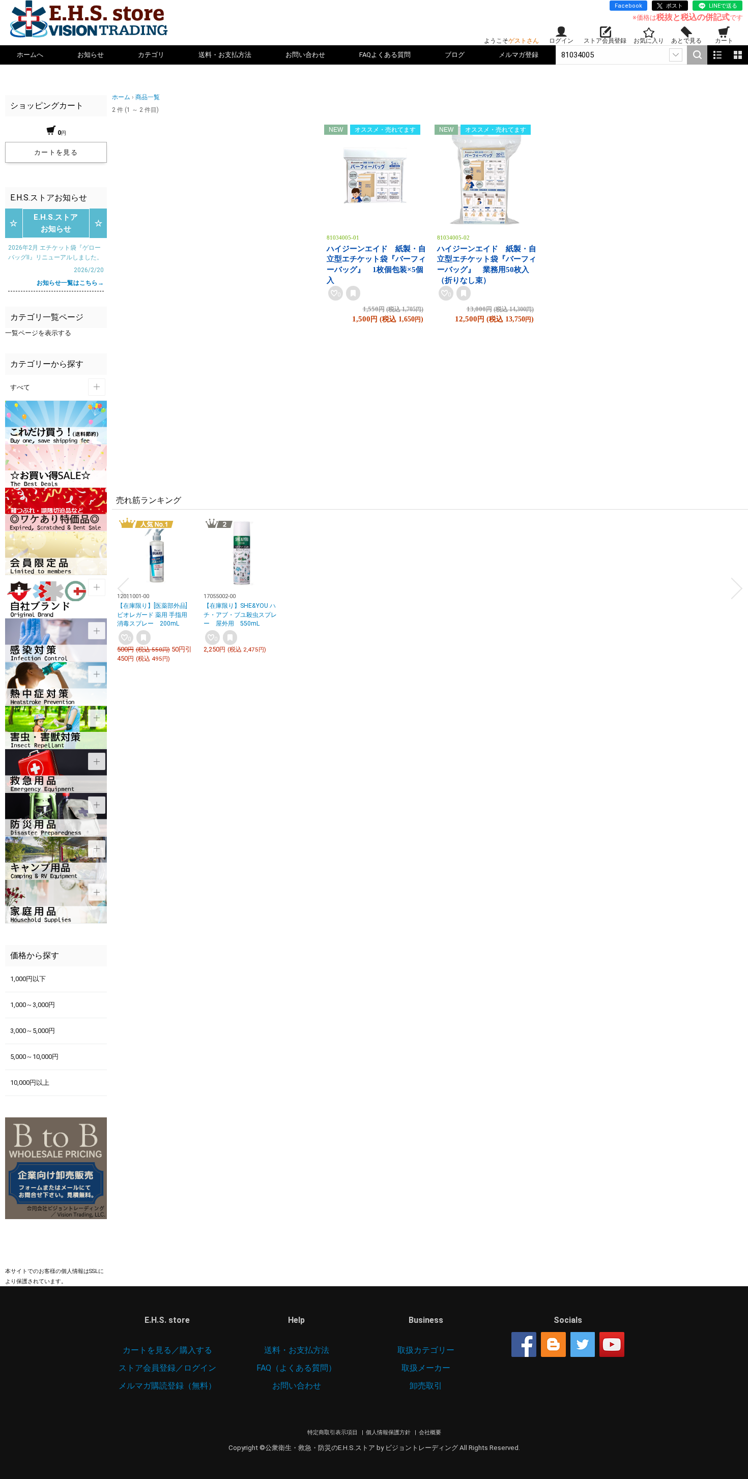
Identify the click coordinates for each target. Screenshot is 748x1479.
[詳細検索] (675, 55)
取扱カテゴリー (425, 1350)
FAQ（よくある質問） (296, 1368)
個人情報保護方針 (389, 1432)
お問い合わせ (305, 54)
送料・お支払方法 (224, 54)
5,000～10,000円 (34, 1056)
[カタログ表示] (738, 55)
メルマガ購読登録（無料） (167, 1386)
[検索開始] (697, 55)
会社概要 (430, 1432)
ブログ (455, 54)
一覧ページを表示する (38, 333)
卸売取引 (426, 1386)
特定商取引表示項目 (333, 1432)
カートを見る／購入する (167, 1350)
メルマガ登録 (518, 54)
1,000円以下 (28, 979)
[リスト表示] (717, 55)
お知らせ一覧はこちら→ (70, 282)
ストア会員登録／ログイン (167, 1368)
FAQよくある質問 (385, 54)
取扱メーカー (425, 1368)
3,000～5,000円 (32, 1030)
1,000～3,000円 (32, 1005)
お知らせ (90, 54)
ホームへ (30, 54)
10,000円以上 (29, 1082)
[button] (123, 588)
